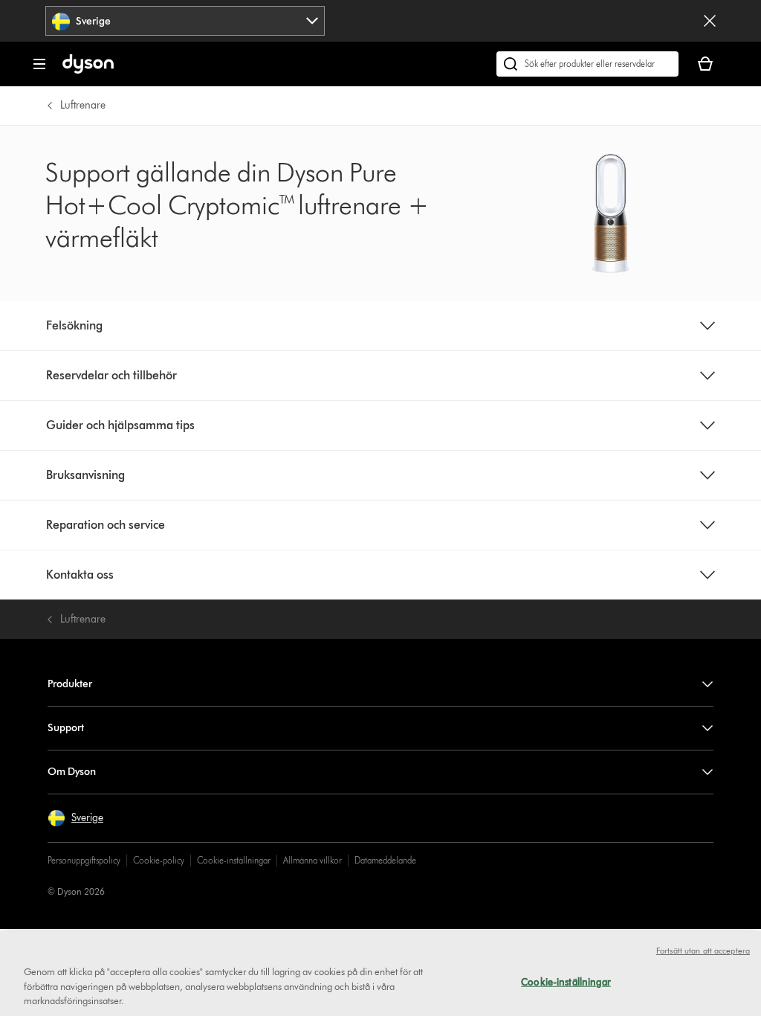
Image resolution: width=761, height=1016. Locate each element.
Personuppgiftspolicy (84, 860)
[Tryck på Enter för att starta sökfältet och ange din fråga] (587, 64)
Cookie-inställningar (234, 860)
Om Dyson (72, 771)
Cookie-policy (158, 860)
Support (66, 727)
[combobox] (185, 21)
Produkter (70, 684)
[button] (75, 818)
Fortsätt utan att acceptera (703, 950)
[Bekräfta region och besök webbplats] (710, 21)
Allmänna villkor (312, 860)
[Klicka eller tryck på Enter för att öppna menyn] (39, 64)
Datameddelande (385, 860)
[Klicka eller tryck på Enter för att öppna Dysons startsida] (88, 70)
